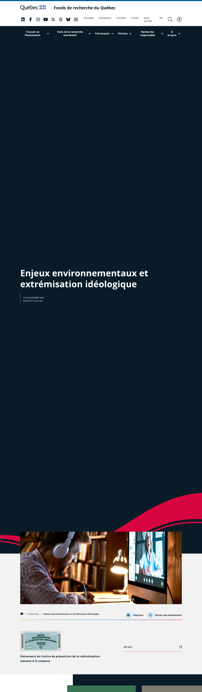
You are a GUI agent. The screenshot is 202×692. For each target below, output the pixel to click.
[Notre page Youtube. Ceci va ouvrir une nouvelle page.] (45, 19)
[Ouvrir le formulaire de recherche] (170, 19)
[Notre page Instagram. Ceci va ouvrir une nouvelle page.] (38, 19)
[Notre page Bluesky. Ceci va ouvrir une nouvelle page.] (68, 19)
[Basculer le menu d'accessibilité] (179, 19)
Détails (128, 647)
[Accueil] (22, 614)
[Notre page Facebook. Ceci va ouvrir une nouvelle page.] (30, 19)
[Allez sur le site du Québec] (33, 7)
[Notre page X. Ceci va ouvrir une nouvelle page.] (53, 19)
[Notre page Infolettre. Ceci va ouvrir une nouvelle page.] (76, 19)
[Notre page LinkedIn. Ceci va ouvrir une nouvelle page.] (23, 19)
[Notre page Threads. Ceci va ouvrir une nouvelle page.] (60, 19)
